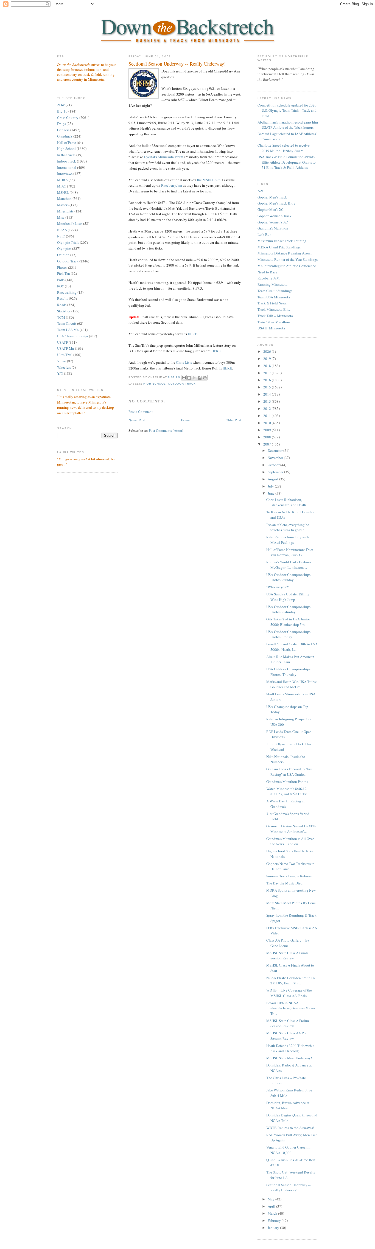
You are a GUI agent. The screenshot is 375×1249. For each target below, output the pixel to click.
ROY (60, 286)
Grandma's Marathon (273, 228)
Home (185, 420)
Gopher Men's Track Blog (276, 203)
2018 (267, 365)
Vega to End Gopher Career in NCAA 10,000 (288, 1150)
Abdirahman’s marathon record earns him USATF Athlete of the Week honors (288, 125)
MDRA (62, 179)
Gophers (63, 129)
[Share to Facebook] (199, 377)
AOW (61, 104)
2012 (267, 408)
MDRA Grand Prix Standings (279, 247)
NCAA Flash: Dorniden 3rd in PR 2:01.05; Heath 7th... (291, 980)
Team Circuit (66, 323)
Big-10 (62, 111)
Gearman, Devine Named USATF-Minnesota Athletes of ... (291, 829)
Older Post (233, 420)
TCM (61, 317)
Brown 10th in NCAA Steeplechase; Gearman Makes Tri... (290, 1008)
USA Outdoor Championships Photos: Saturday (288, 609)
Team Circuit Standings (275, 290)
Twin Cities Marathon (274, 322)
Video (61, 361)
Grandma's (64, 136)
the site (208, 179)
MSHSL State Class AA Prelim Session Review (288, 1035)
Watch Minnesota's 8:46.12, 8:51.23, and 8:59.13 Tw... (287, 791)
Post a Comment (140, 411)
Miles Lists (65, 211)
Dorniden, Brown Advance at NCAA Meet (287, 1105)
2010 (267, 422)
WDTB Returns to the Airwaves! (290, 1127)
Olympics (64, 248)
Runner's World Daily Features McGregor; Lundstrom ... (288, 564)
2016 (267, 379)
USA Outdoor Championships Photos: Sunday (288, 577)
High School (66, 148)
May (271, 1199)
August (273, 479)
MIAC (61, 186)
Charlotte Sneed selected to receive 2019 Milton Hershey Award (284, 148)
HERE (192, 333)
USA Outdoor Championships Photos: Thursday (288, 671)
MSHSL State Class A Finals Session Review (287, 955)
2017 (267, 372)
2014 (267, 394)
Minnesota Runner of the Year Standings (288, 259)
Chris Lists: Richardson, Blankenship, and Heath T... (288, 502)
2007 (267, 444)
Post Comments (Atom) (166, 430)
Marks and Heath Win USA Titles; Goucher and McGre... (291, 684)
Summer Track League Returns (289, 875)
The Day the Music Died (284, 883)
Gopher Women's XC (273, 222)
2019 (267, 358)
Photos (62, 267)
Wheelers (64, 367)
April (272, 1206)
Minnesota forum (163, 156)
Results (62, 298)
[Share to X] (194, 377)
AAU (261, 190)
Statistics (64, 311)
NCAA (62, 229)
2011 (267, 415)
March (273, 1213)
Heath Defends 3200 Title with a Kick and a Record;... (290, 1048)
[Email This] (184, 377)
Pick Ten (63, 273)
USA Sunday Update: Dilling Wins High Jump (287, 597)
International (66, 167)
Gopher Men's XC (271, 209)
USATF (62, 342)
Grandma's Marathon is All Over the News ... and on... (290, 841)
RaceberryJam (171, 185)
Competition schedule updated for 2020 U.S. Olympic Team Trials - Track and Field (287, 110)
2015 (267, 387)
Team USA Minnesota (274, 297)
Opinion (63, 254)
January (274, 1227)
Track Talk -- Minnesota (275, 315)
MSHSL (63, 192)
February (275, 1220)
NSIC (61, 236)
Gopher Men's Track (272, 197)
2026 (267, 351)
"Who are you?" (277, 586)
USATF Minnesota (271, 328)
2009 (267, 429)
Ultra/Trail (64, 354)
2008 (267, 437)
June (271, 493)
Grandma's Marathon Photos (287, 781)
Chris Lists (184, 362)
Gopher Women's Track (275, 215)
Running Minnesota (272, 284)
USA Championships (72, 336)
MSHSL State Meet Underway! (289, 1057)
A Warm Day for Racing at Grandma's (285, 804)
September (276, 471)
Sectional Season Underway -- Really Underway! (177, 63)
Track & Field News (272, 303)
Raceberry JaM (269, 278)
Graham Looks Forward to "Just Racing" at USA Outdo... (289, 771)
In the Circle (66, 154)
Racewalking (67, 292)
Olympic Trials (68, 242)
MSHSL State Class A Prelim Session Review (287, 1023)
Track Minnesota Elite (274, 309)
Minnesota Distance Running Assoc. (285, 253)
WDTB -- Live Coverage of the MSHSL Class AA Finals (289, 993)
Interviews (64, 173)
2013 (267, 401)
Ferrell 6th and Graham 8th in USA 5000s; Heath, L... (292, 647)
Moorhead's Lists (69, 223)
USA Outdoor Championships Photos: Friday (288, 634)
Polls (61, 279)
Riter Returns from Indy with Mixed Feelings (287, 539)
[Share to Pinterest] (205, 377)
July (271, 486)
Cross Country (68, 117)
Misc (61, 217)
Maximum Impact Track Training (282, 240)
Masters (63, 204)
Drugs (61, 123)
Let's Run (265, 234)
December (275, 450)
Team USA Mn (68, 329)
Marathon (64, 198)
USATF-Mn (65, 348)
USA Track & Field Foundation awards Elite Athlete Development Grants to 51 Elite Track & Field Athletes (287, 162)
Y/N (60, 373)
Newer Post (136, 420)
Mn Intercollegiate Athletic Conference (287, 265)
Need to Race (267, 272)
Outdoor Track (68, 261)
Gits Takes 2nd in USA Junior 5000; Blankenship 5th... (288, 622)
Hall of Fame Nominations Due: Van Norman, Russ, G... (289, 552)
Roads (61, 304)
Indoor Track (66, 161)
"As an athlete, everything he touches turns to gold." (287, 527)
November (276, 457)
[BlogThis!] (189, 377)
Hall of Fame (66, 142)
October (274, 464)
